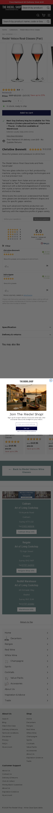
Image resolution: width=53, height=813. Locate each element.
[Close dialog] (51, 380)
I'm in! (26, 428)
